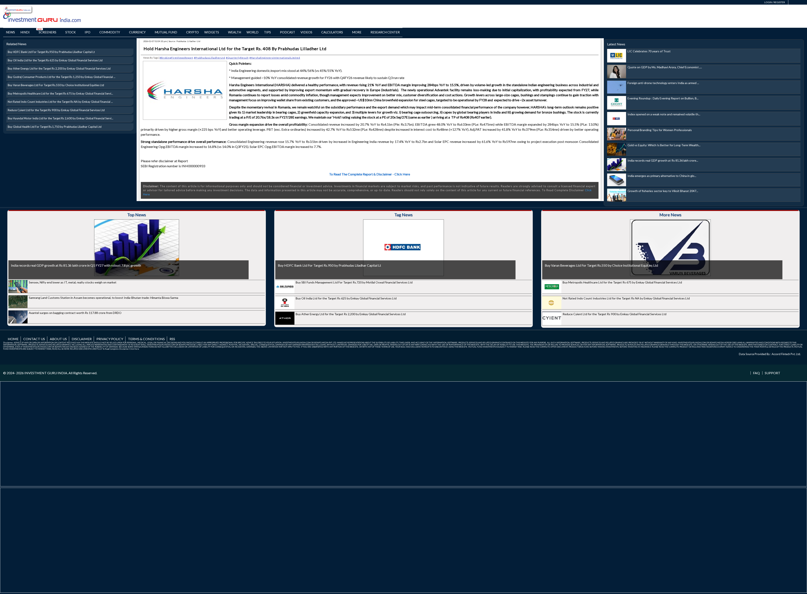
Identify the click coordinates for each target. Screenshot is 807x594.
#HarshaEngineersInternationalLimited (274, 57)
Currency (137, 32)
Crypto (192, 32)
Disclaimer (82, 339)
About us (58, 339)
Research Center (385, 32)
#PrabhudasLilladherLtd (209, 57)
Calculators (332, 32)
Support (772, 373)
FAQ (756, 373)
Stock (70, 32)
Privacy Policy (109, 339)
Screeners (47, 32)
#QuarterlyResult (237, 57)
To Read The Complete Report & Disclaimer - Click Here (369, 174)
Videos (306, 32)
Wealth (234, 32)
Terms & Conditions (146, 339)
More (356, 32)
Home (13, 339)
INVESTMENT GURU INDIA (45, 373)
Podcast (287, 32)
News (10, 32)
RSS (172, 339)
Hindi (25, 32)
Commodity (109, 32)
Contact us (34, 339)
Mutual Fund (166, 32)
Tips (267, 32)
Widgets (211, 32)
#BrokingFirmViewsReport (176, 57)
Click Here (134, 349)
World (252, 32)
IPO (87, 32)
